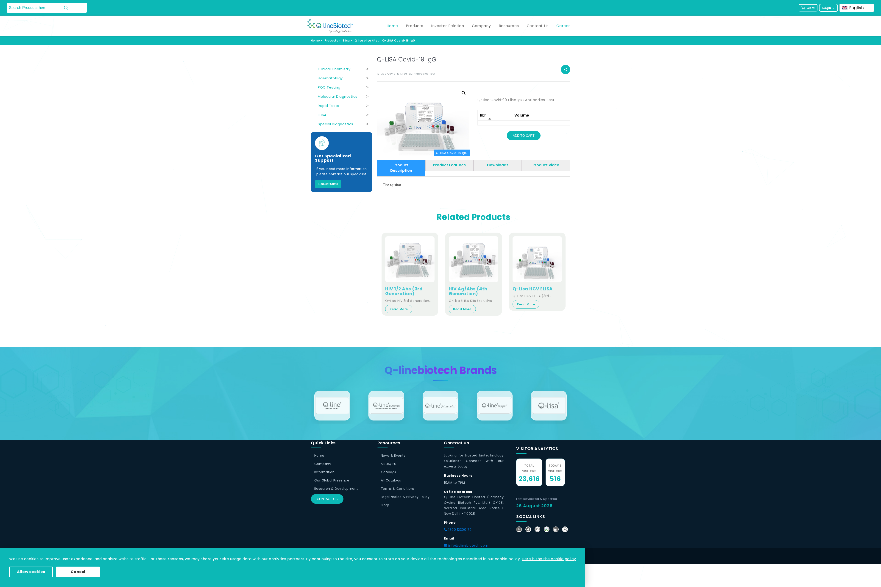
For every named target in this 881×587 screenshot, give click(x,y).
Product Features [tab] (449, 165)
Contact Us (538, 25)
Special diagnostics (343, 124)
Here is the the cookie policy (549, 559)
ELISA (343, 114)
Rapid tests (343, 105)
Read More (399, 309)
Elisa (346, 40)
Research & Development (336, 488)
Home (392, 25)
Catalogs (388, 472)
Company (481, 25)
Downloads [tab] (497, 165)
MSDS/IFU (388, 464)
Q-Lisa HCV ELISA (533, 289)
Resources (509, 25)
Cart (810, 8)
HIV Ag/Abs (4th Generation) (468, 291)
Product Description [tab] (401, 167)
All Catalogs (391, 480)
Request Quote (328, 184)
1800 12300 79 (459, 529)
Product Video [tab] (546, 165)
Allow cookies (31, 571)
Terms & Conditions (398, 488)
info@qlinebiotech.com (467, 545)
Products (414, 25)
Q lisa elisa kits (366, 40)
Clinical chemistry (343, 69)
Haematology (343, 78)
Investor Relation (447, 25)
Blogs (385, 505)
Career (563, 25)
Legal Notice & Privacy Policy (405, 497)
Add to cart (524, 135)
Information (324, 472)
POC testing (343, 87)
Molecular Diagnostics (343, 96)
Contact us (327, 499)
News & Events (393, 455)
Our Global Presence (331, 480)
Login (827, 8)
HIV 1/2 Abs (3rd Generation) (404, 291)
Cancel (78, 571)
